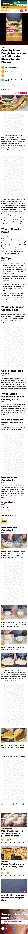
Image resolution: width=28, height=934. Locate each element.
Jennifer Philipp (6, 89)
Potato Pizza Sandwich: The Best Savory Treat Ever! (12, 866)
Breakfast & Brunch (14, 804)
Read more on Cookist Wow (14, 756)
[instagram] (6, 928)
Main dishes (23, 804)
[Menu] (21, 10)
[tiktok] (2, 928)
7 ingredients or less (4, 804)
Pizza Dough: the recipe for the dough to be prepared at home (13, 833)
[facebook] (14, 928)
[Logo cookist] (6, 10)
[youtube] (10, 928)
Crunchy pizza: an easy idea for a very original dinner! (12, 897)
